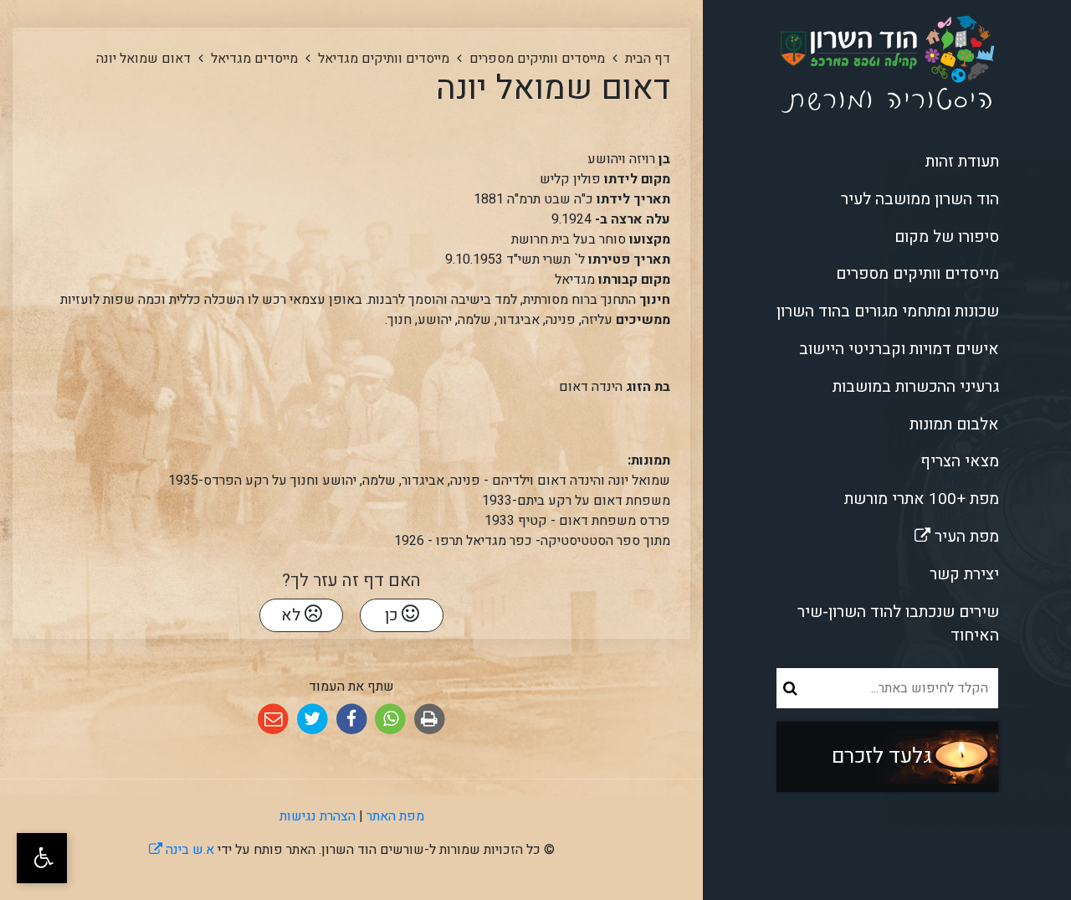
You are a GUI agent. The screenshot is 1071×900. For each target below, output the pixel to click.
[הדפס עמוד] (430, 720)
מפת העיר (909, 533)
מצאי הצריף (959, 461)
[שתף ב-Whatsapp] (390, 720)
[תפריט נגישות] (42, 858)
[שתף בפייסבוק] (352, 720)
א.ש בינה (181, 850)
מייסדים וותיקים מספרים (917, 273)
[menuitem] (887, 162)
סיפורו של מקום (946, 237)
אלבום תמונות (954, 424)
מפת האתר (395, 816)
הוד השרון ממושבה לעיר (920, 199)
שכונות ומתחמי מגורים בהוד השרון (887, 311)
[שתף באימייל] (273, 720)
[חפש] (790, 688)
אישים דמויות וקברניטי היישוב (899, 349)
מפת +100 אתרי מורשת (921, 499)
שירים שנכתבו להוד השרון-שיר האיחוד (898, 624)
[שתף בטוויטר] (313, 720)
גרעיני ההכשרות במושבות (916, 387)
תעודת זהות (962, 161)
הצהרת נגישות (317, 816)
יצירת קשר (964, 574)
